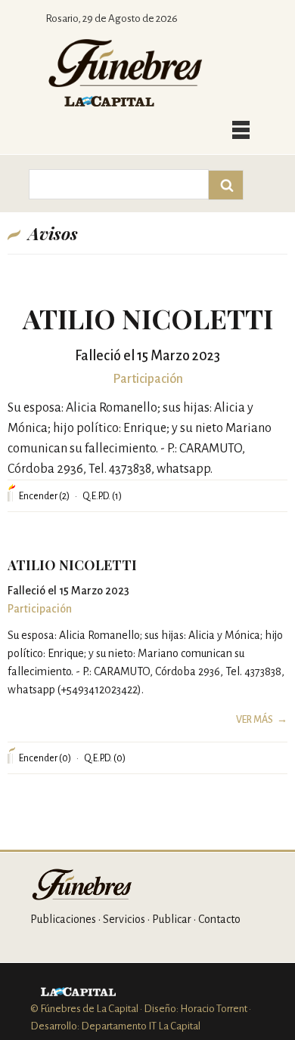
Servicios (124, 919)
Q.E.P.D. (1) (102, 496)
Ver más (254, 719)
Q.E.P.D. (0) (105, 758)
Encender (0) (45, 758)
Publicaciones (63, 919)
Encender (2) (44, 496)
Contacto (219, 919)
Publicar (171, 919)
